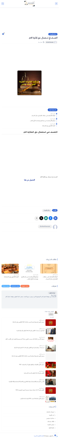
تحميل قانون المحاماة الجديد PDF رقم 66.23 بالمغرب (32, 398)
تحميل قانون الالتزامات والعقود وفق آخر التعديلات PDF (31, 364)
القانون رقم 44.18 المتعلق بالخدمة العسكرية (34, 373)
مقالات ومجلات (51, 421)
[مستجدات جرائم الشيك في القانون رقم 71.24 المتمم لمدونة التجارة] (50, 348)
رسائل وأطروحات (52, 34)
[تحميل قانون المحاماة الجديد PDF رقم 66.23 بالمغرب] (50, 399)
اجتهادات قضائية (51, 412)
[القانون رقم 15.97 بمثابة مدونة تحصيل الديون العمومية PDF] (50, 390)
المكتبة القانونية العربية (39, 436)
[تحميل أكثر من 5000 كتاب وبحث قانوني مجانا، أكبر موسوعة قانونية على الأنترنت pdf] (50, 339)
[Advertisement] (29, 21)
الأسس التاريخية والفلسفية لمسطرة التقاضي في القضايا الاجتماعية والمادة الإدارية (26, 381)
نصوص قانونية (51, 425)
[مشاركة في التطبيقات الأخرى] (37, 218)
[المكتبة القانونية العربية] (29, 3)
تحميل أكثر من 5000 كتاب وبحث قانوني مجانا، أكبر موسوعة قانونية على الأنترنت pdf (25, 339)
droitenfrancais (49, 42)
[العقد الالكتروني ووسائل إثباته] (10, 268)
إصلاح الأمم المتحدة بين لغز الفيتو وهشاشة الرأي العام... (42, 121)
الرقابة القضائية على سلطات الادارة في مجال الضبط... (43, 116)
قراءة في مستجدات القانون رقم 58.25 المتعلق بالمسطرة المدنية (30, 331)
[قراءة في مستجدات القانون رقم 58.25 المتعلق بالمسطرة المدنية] (50, 331)
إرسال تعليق (52, 293)
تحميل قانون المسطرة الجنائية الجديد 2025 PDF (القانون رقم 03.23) (28, 356)
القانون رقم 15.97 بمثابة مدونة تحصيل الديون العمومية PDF (30, 390)
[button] (50, 218)
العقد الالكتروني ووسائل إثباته (48, 126)
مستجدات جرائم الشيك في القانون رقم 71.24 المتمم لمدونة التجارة (29, 348)
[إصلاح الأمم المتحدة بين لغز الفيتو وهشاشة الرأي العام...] (29, 268)
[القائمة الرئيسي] (56, 3)
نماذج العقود (52, 428)
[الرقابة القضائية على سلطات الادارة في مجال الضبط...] (48, 268)
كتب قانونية (52, 415)
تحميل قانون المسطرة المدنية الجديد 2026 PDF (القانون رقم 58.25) (28, 322)
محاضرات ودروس (50, 418)
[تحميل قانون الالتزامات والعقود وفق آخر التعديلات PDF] (50, 365)
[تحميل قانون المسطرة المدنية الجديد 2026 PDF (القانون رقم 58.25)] (50, 322)
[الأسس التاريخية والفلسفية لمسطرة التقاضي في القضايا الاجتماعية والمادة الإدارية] (50, 382)
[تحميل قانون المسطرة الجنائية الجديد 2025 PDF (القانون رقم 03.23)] (50, 356)
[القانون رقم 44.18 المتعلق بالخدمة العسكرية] (50, 373)
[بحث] (3, 3)
